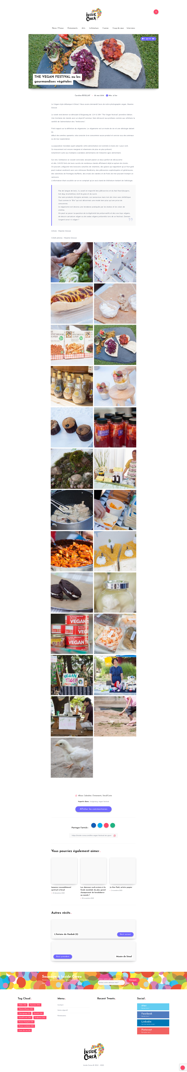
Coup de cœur (118, 28)
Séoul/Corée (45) (25, 1017)
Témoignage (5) (24, 1013)
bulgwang (94, 801)
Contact (60, 1005)
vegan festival (103, 801)
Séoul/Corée (107, 796)
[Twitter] (36, 12)
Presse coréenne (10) (26, 1026)
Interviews (131, 28)
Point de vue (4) (24, 1030)
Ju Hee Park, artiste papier (121, 887)
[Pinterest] (46, 12)
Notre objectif (63, 1010)
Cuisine (105, 28)
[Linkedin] (41, 12)
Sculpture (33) (40, 1017)
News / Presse (58, 28)
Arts (83, 28)
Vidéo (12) (22, 1005)
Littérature (93, 28)
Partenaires (62, 1016)
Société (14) (38, 1013)
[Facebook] (31, 12)
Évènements (72, 28)
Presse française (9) (26, 1022)
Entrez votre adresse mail (109, 979)
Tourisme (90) (35, 1005)
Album (80, 796)
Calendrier (88, 796)
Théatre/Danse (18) (26, 1009)
